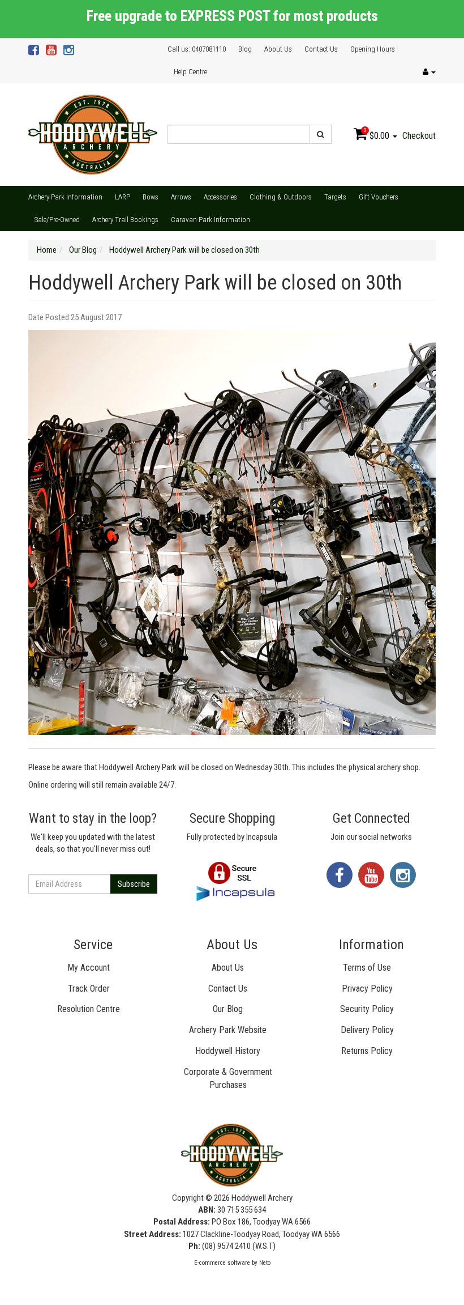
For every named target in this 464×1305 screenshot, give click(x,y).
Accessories (220, 197)
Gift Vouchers (378, 197)
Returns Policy (367, 1050)
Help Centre (190, 71)
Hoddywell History (227, 1050)
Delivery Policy (367, 1030)
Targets (335, 197)
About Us (278, 49)
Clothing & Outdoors (281, 197)
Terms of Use (367, 967)
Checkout (419, 135)
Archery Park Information (65, 197)
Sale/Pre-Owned (57, 219)
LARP (122, 197)
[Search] (321, 134)
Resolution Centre (88, 1009)
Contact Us (321, 49)
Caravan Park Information (210, 219)
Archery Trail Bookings (125, 219)
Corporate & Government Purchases (228, 1078)
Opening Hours (372, 49)
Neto (264, 1262)
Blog (245, 49)
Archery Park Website (228, 1030)
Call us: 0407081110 (196, 49)
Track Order (89, 988)
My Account (88, 967)
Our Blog (228, 1009)
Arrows (181, 197)
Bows (150, 197)
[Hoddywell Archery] (92, 134)
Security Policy (367, 1009)
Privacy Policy (367, 988)
